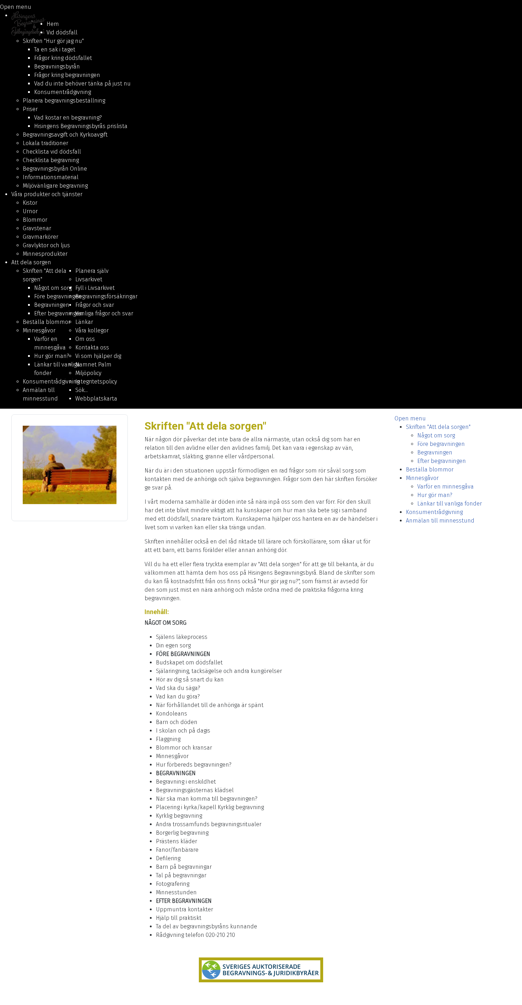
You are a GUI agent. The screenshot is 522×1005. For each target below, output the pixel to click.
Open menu (15, 7)
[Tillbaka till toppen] (509, 991)
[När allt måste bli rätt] (261, 969)
